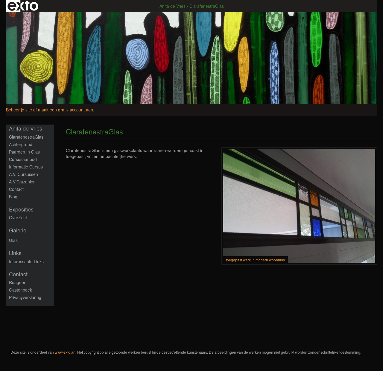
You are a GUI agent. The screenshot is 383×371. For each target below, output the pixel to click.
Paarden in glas (24, 152)
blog (13, 197)
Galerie (17, 230)
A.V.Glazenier (22, 182)
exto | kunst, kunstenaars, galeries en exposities (23, 6)
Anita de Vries (172, 6)
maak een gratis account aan (65, 110)
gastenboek (20, 290)
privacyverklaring (25, 297)
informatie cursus (26, 167)
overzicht (18, 217)
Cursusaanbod (23, 159)
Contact (16, 189)
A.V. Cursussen (23, 174)
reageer (17, 282)
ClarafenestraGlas (26, 137)
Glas (13, 240)
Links (15, 253)
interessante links (26, 261)
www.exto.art (65, 352)
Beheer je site (19, 110)
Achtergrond (20, 144)
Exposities (21, 209)
